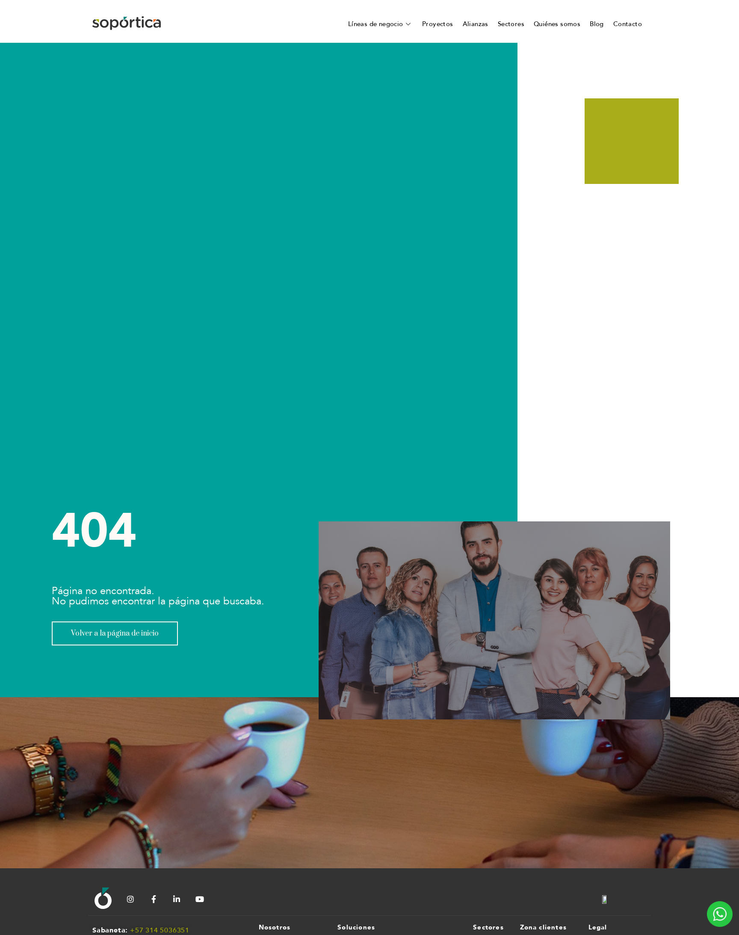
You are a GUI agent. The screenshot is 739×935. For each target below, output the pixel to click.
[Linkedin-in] (176, 899)
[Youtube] (200, 899)
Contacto (627, 24)
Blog (597, 24)
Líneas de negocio (375, 24)
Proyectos (437, 24)
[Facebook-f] (153, 899)
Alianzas (475, 24)
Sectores (511, 24)
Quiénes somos (557, 24)
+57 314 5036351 (159, 930)
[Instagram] (130, 899)
